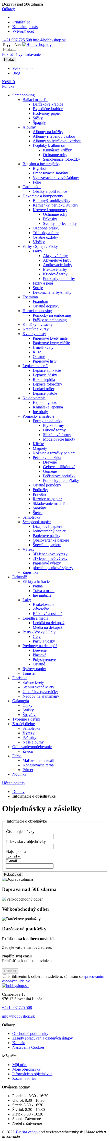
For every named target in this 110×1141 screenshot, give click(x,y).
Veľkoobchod (23, 68)
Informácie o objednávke (32, 1074)
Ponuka (8, 86)
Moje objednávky (26, 1069)
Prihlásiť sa (21, 22)
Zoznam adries (24, 1078)
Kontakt (18, 1043)
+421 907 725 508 (17, 40)
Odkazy (8, 9)
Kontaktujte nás (25, 26)
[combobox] (25, 49)
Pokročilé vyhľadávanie (21, 54)
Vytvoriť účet (23, 31)
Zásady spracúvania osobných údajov (42, 1038)
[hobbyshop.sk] (15, 985)
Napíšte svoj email (17, 956)
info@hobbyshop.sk (49, 40)
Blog (16, 73)
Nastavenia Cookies (28, 1047)
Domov (18, 791)
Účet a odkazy (13, 783)
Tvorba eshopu (27, 1132)
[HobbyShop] (37, 44)
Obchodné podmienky (30, 1033)
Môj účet (19, 1064)
